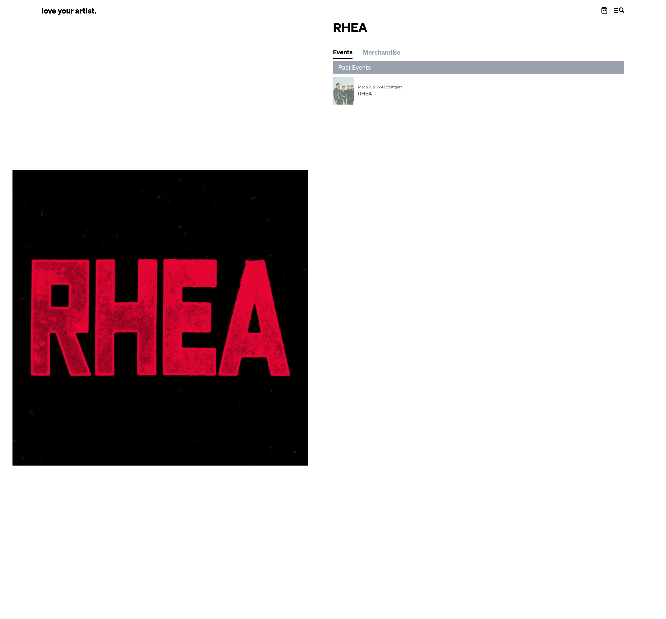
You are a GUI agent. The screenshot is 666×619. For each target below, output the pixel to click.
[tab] (345, 53)
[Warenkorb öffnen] (604, 10)
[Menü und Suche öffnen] (619, 10)
